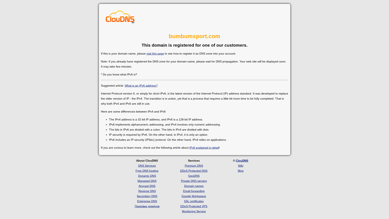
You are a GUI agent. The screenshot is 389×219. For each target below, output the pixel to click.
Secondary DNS (147, 196)
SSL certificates (194, 201)
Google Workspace (194, 196)
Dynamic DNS (147, 175)
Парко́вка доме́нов (147, 206)
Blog (241, 170)
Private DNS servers (194, 180)
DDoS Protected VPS (193, 206)
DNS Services (147, 165)
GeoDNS (194, 175)
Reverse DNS (147, 191)
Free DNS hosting (147, 170)
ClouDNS (242, 160)
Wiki (240, 165)
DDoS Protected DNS (193, 170)
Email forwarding (194, 191)
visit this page (155, 53)
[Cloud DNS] (120, 18)
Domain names (194, 186)
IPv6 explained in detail (204, 147)
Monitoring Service (194, 211)
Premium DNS (194, 165)
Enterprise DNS (147, 201)
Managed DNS (147, 180)
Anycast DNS (147, 186)
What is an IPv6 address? (141, 85)
